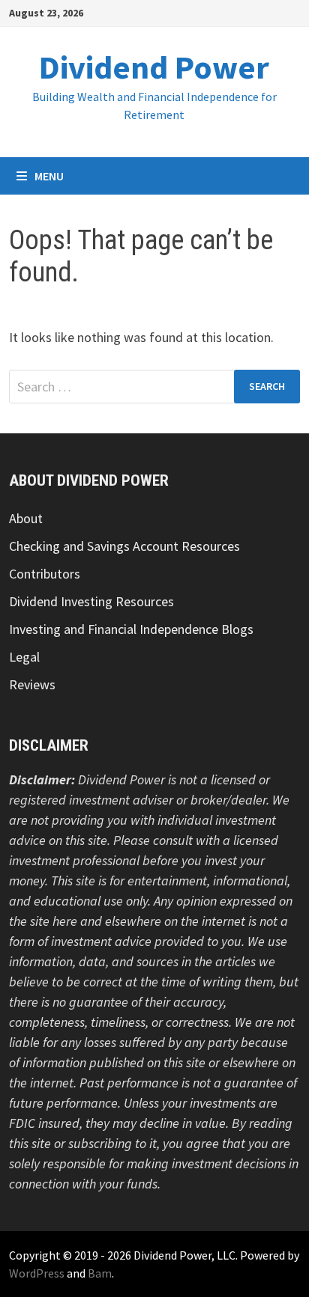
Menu (49, 175)
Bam (100, 1273)
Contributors (44, 573)
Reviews (32, 684)
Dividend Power (154, 67)
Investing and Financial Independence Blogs (131, 629)
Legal (24, 656)
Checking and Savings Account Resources (124, 546)
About (26, 518)
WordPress (36, 1273)
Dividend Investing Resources (91, 601)
